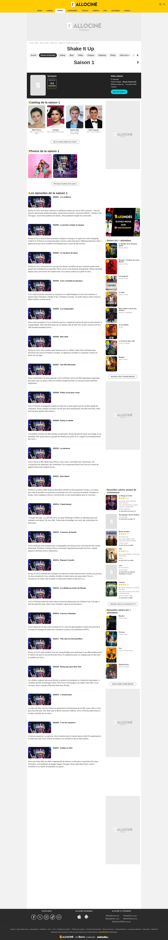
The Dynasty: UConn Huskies (129, 515)
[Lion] (111, 572)
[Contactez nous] (59, 917)
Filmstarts (109, 916)
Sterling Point (124, 664)
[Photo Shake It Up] (40, 166)
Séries (60, 11)
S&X (120, 549)
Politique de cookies (63, 929)
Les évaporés (123, 276)
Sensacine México (119, 922)
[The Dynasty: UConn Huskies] (111, 521)
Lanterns (122, 582)
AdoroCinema (128, 919)
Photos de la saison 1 (44, 151)
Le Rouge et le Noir (125, 496)
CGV (54, 929)
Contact (12, 929)
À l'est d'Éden (123, 325)
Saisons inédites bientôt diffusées (123, 684)
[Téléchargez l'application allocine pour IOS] (80, 917)
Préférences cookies (78, 929)
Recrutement (34, 929)
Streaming (72, 11)
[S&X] (111, 555)
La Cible (122, 292)
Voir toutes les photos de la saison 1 (65, 184)
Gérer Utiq (146, 929)
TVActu (85, 11)
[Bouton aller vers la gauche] (133, 55)
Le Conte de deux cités (127, 341)
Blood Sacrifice (124, 531)
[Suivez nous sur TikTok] (53, 917)
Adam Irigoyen (93, 130)
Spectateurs (52, 80)
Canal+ (127, 11)
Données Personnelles (94, 929)
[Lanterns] (111, 589)
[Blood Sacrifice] (111, 538)
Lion (120, 565)
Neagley (121, 357)
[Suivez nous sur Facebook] (34, 917)
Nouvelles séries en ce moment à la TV (123, 604)
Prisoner (122, 632)
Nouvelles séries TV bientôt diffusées (123, 376)
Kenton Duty (74, 130)
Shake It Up (53, 43)
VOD (105, 11)
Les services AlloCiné (134, 929)
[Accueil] (84, 4)
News (39, 11)
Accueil (31, 43)
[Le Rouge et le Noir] (111, 502)
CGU (49, 929)
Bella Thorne (36, 130)
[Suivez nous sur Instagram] (47, 917)
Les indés (115, 11)
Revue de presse (108, 929)
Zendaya (56, 130)
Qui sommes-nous (22, 929)
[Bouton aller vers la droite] (137, 55)
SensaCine (127, 916)
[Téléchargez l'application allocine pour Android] (87, 917)
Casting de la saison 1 (44, 102)
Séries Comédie (44, 43)
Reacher (121, 616)
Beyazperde (110, 919)
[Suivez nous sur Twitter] (40, 917)
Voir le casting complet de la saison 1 (65, 142)
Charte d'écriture (120, 929)
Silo (120, 648)
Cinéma (50, 11)
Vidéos (96, 11)
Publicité (43, 929)
